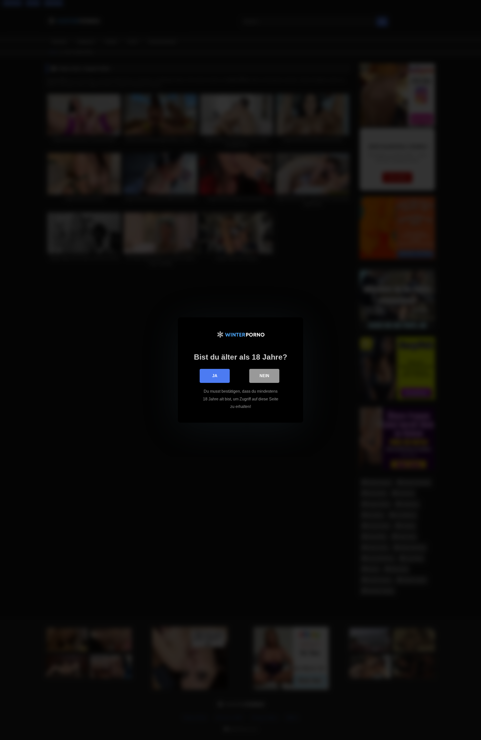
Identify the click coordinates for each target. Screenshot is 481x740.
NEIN (264, 376)
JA (214, 376)
